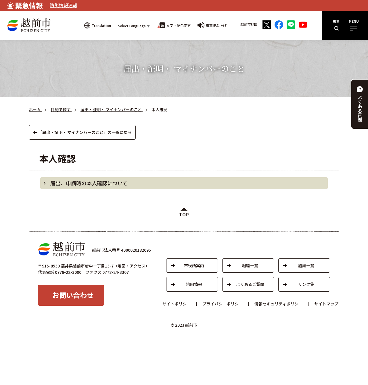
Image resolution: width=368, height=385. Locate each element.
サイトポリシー (176, 304)
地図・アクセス (131, 266)
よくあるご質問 (250, 284)
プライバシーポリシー (222, 304)
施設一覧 (306, 265)
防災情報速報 (63, 5)
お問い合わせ (73, 295)
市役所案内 (194, 265)
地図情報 (194, 284)
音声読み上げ (216, 25)
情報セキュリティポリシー (278, 304)
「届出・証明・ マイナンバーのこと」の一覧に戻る (85, 132)
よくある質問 (359, 108)
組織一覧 (250, 265)
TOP (184, 214)
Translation (101, 25)
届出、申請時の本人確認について (89, 183)
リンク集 (306, 284)
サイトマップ (326, 304)
